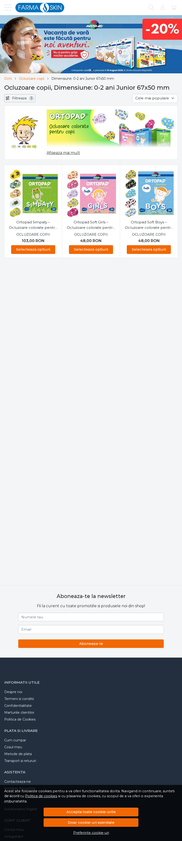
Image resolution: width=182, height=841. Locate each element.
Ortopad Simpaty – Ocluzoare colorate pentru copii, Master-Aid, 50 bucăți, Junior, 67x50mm (33, 225)
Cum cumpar (15, 740)
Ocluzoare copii (31, 78)
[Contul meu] (162, 8)
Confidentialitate (18, 706)
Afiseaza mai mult (63, 152)
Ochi (8, 78)
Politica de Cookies (20, 719)
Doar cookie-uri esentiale (91, 822)
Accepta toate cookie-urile (91, 812)
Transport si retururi (20, 761)
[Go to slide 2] (92, 70)
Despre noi (13, 692)
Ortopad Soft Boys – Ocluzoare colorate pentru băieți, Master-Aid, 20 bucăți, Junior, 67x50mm (149, 225)
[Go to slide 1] (90, 70)
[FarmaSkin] (38, 7)
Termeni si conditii (19, 699)
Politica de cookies (41, 796)
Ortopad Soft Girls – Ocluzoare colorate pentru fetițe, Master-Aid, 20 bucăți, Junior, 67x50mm (91, 225)
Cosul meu (13, 747)
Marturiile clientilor (19, 712)
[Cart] (174, 8)
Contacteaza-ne (17, 781)
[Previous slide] (4, 44)
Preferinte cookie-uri (91, 833)
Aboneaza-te (91, 643)
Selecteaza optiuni (33, 249)
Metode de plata (18, 754)
